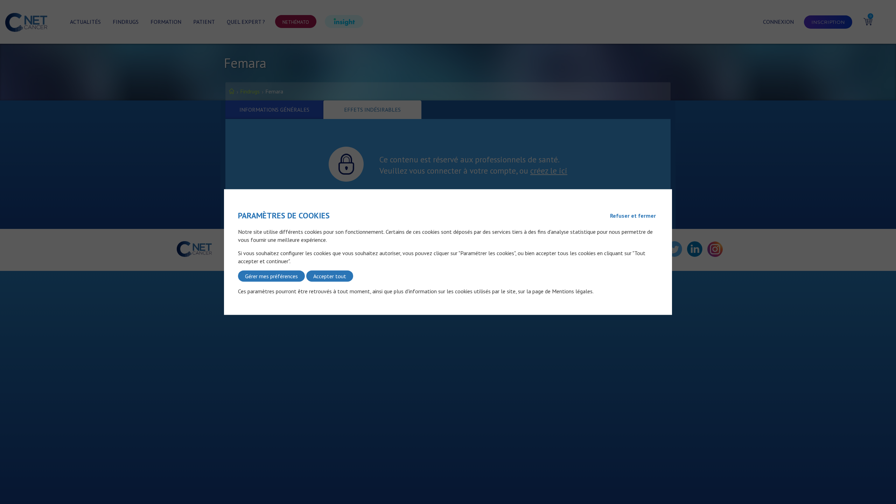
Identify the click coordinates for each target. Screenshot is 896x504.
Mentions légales (572, 291)
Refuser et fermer (633, 215)
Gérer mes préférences (271, 276)
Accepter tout (329, 276)
